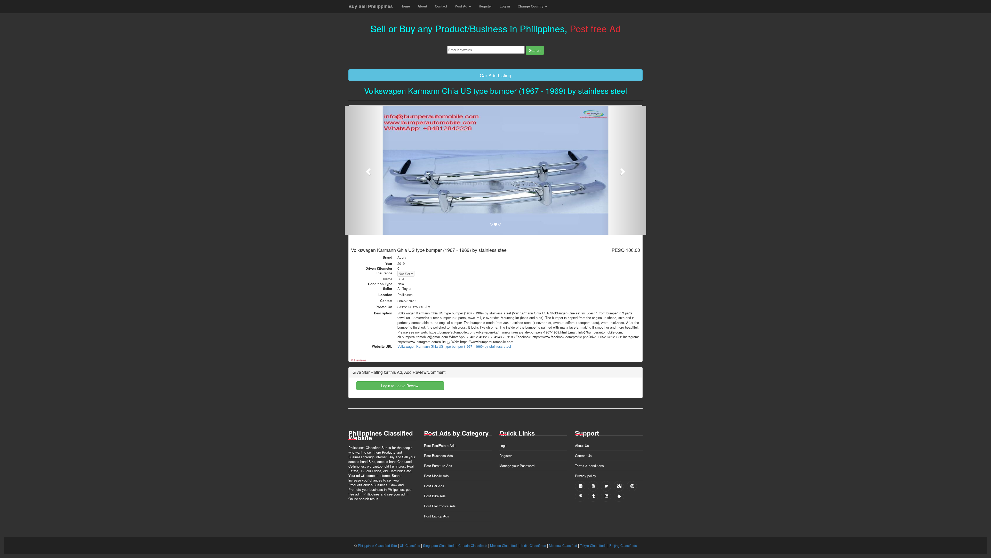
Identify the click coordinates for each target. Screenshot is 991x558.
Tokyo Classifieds (593, 545)
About (422, 6)
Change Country (531, 6)
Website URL (382, 346)
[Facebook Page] (580, 486)
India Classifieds (533, 545)
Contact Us (583, 455)
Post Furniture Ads (438, 465)
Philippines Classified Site (377, 545)
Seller (387, 288)
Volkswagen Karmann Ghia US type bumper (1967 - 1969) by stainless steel (454, 346)
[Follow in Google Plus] (619, 486)
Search (535, 50)
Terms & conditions (589, 465)
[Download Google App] (619, 496)
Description (383, 313)
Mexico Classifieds (504, 545)
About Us (582, 445)
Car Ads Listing (495, 75)
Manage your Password (516, 465)
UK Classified (410, 545)
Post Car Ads (434, 485)
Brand (387, 257)
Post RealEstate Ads (439, 445)
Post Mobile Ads (436, 475)
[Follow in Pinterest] (580, 496)
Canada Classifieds (472, 545)
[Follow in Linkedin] (606, 496)
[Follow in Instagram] (632, 486)
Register (485, 6)
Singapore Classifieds (439, 545)
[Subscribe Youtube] (593, 486)
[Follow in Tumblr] (593, 496)
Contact (441, 6)
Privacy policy (585, 475)
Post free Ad (595, 28)
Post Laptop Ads (436, 516)
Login (503, 445)
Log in (505, 6)
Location (385, 294)
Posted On (383, 307)
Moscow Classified (563, 545)
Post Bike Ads (435, 495)
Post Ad (461, 6)
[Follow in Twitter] (606, 486)
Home (405, 6)
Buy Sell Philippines (370, 6)
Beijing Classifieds (623, 545)
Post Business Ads (438, 455)
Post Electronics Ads (440, 505)
